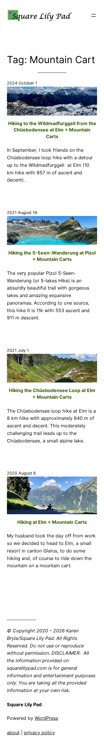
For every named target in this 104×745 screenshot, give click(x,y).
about (13, 732)
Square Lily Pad (24, 704)
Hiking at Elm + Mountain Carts (52, 522)
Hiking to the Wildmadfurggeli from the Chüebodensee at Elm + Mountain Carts (52, 129)
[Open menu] (93, 15)
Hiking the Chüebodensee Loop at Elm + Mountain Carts (52, 393)
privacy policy (39, 732)
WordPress (46, 718)
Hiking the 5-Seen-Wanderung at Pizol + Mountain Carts (52, 256)
